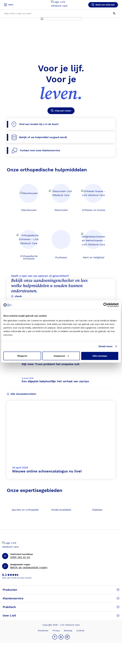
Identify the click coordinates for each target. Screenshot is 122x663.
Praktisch (9, 607)
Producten (10, 589)
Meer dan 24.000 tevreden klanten (17, 578)
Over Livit (9, 615)
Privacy (56, 630)
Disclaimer (43, 630)
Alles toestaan (99, 355)
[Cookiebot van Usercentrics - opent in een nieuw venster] (106, 305)
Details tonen (105, 346)
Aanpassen (59, 355)
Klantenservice (13, 598)
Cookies (80, 630)
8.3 (4, 575)
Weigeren (22, 355)
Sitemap (68, 630)
